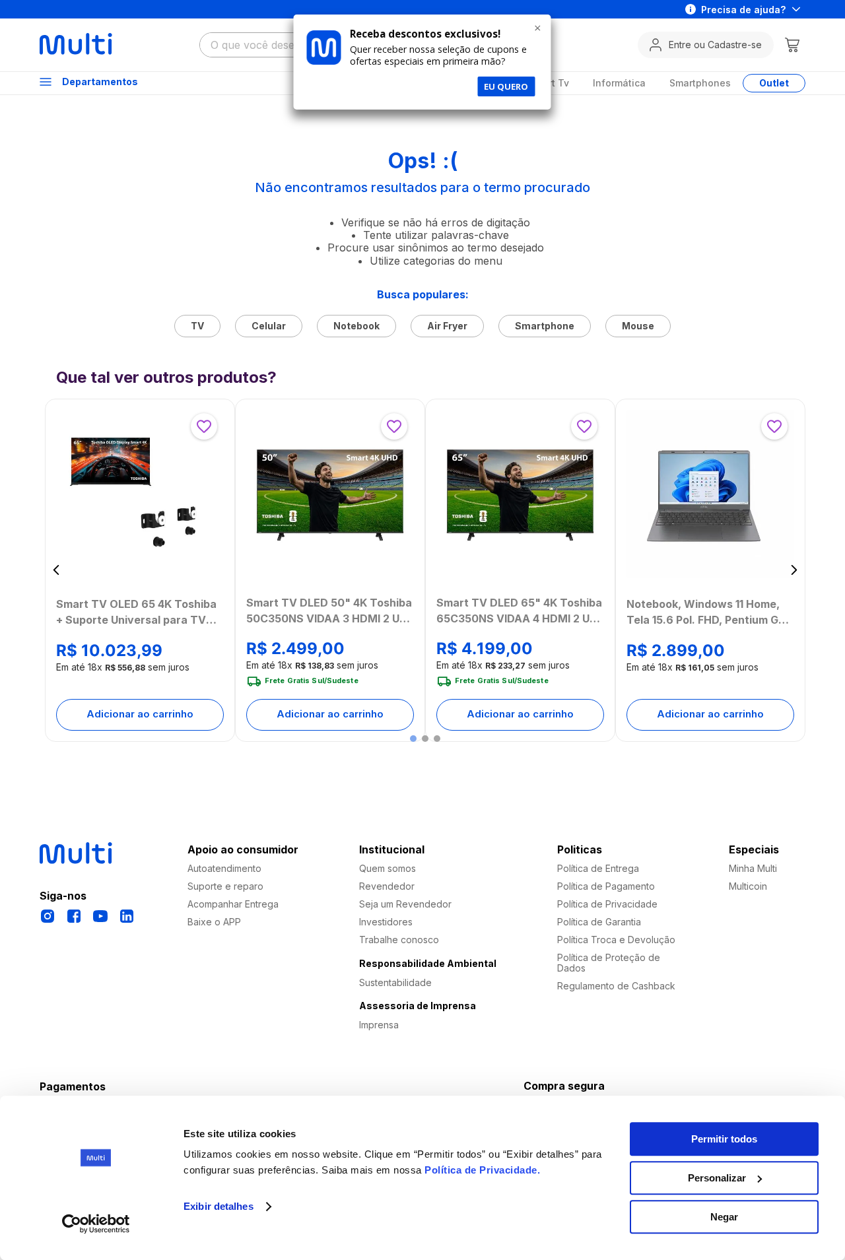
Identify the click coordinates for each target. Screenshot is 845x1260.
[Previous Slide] (56, 570)
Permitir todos (724, 1138)
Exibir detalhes (219, 1206)
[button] (413, 738)
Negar (724, 1216)
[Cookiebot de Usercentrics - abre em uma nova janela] (96, 1224)
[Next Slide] (794, 570)
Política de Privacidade (480, 1170)
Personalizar (717, 1177)
